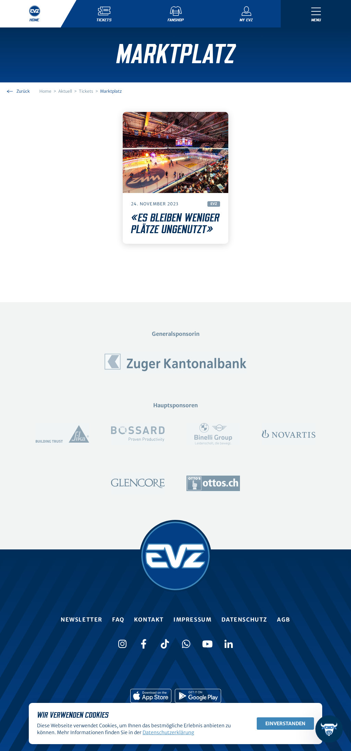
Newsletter (81, 619)
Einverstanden (285, 723)
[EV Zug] (175, 556)
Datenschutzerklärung (168, 732)
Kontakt (149, 619)
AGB (283, 619)
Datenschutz (244, 619)
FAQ (118, 619)
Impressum (192, 619)
